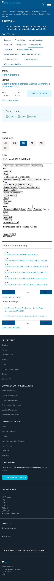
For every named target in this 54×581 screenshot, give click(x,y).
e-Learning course (30, 59)
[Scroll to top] (46, 573)
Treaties (12, 12)
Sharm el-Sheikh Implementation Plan (21, 255)
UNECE (5, 505)
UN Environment (8, 497)
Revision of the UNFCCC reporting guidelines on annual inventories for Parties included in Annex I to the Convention (27, 285)
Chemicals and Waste (10, 395)
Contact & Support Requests (12, 569)
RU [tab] (41, 143)
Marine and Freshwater (10, 415)
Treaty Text (8, 45)
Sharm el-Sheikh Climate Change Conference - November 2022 (26, 85)
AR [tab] (5, 143)
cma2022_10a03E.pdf (19, 159)
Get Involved (6, 572)
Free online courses (16, 477)
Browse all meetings (11, 328)
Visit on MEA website (10, 100)
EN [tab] (23, 143)
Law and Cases (7, 355)
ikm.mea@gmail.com (9, 528)
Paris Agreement (23, 12)
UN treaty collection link (12, 64)
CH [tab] (14, 143)
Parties (8, 50)
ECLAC (5, 508)
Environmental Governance (11, 405)
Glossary (5, 374)
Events (4, 360)
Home (4, 12)
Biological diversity (8, 391)
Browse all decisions (11, 297)
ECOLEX (5, 511)
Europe (4, 436)
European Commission (11, 514)
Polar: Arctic (6, 451)
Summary (7, 40)
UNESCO (6, 503)
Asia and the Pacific (9, 431)
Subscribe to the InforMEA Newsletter (24, 550)
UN (3, 494)
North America (7, 446)
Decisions (35, 12)
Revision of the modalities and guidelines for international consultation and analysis (27, 279)
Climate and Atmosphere (11, 400)
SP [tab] (5, 148)
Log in (4, 574)
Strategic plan (21, 45)
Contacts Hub (7, 379)
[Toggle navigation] (49, 4)
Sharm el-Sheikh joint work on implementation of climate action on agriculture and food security (27, 267)
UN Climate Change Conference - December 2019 (26, 316)
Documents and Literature (11, 369)
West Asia (5, 456)
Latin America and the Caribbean (13, 441)
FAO (4, 500)
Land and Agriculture (9, 410)
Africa (4, 427)
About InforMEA (7, 567)
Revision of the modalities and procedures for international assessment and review (27, 273)
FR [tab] (32, 143)
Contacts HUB (11, 59)
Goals (4, 364)
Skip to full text (39, 93)
